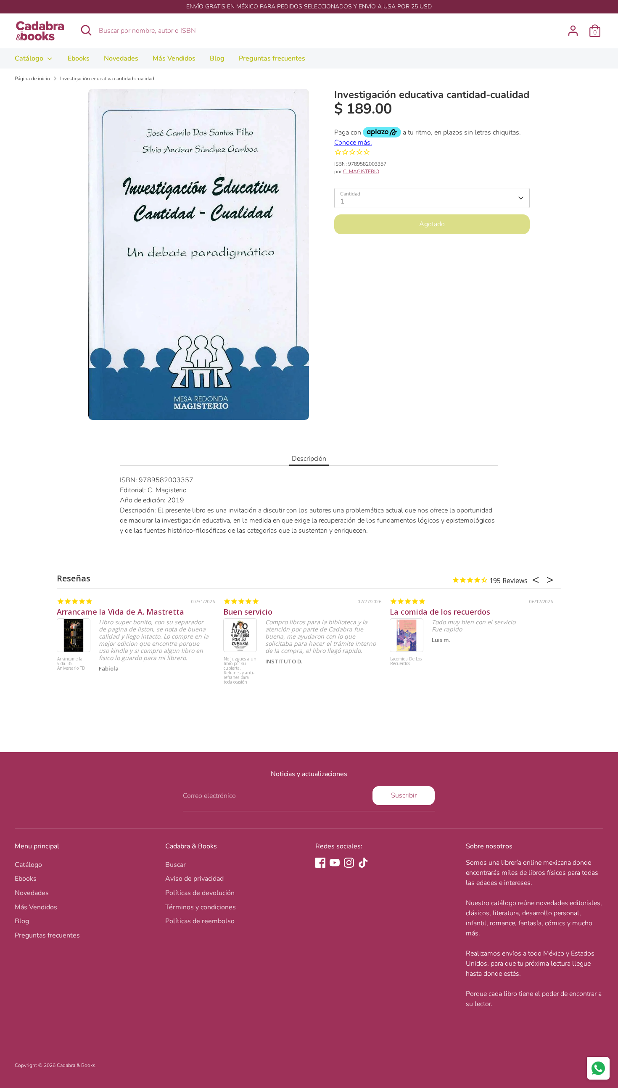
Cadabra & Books (76, 1065)
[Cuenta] (573, 30)
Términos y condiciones (200, 907)
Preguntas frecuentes (272, 58)
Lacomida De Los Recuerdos (406, 661)
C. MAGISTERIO (361, 171)
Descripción (309, 458)
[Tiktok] (363, 863)
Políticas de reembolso (200, 921)
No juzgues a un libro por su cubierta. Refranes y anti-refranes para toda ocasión (240, 671)
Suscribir (404, 795)
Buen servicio (247, 612)
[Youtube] (335, 863)
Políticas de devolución (200, 893)
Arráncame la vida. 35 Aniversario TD (71, 664)
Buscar (175, 864)
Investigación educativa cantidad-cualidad (107, 78)
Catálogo (30, 58)
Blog (217, 58)
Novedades (121, 58)
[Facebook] (320, 863)
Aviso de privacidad (194, 878)
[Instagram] (349, 863)
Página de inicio (32, 78)
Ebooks (79, 58)
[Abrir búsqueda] (86, 30)
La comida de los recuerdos (440, 612)
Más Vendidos (174, 58)
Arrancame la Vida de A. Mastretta (120, 612)
